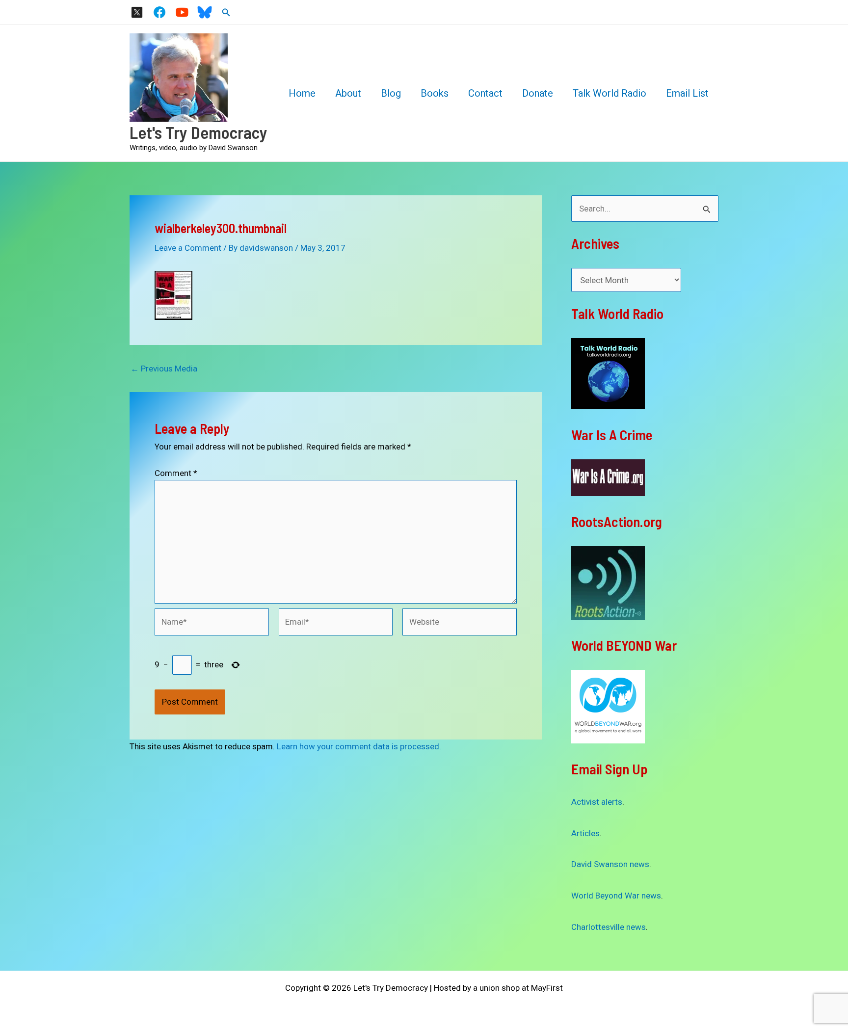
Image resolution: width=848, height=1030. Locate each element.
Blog (391, 93)
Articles (585, 833)
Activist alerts (596, 802)
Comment (176, 473)
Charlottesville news (608, 927)
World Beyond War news (616, 895)
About (348, 93)
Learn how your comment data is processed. (359, 746)
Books (435, 93)
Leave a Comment (188, 248)
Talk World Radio (609, 93)
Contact (485, 93)
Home (302, 93)
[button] (226, 12)
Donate (537, 93)
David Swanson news (610, 864)
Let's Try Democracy (198, 132)
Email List (687, 93)
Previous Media (164, 369)
